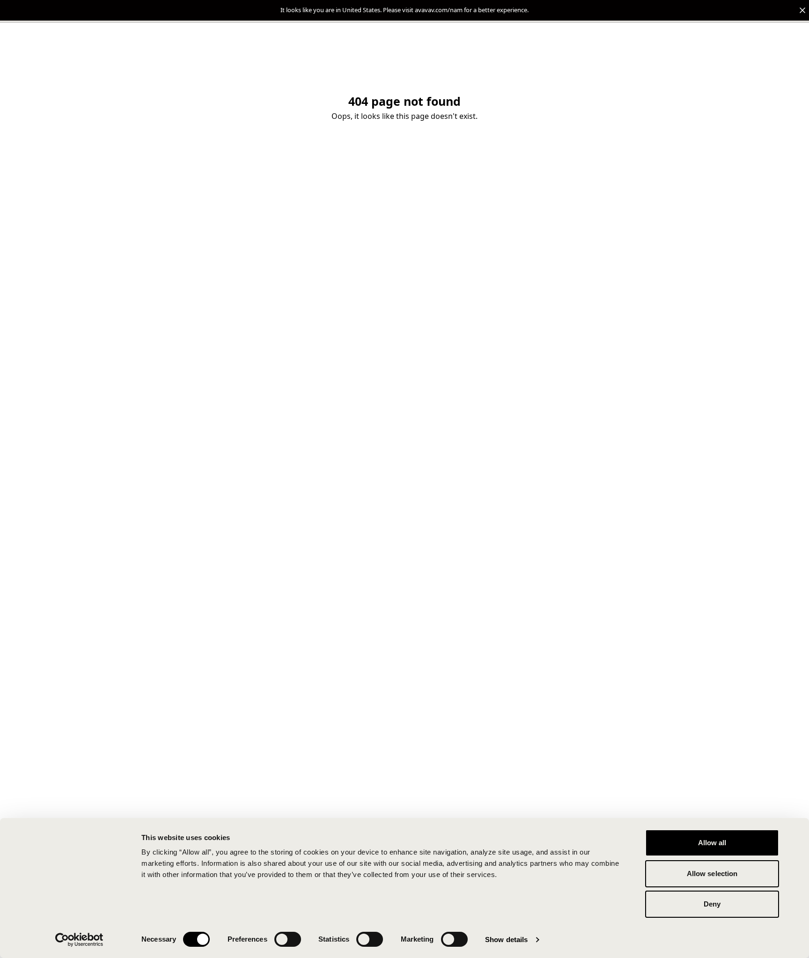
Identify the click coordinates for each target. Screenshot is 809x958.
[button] (404, 10)
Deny (712, 904)
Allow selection (712, 874)
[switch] (287, 939)
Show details (506, 939)
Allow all (712, 843)
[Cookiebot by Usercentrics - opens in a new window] (79, 940)
